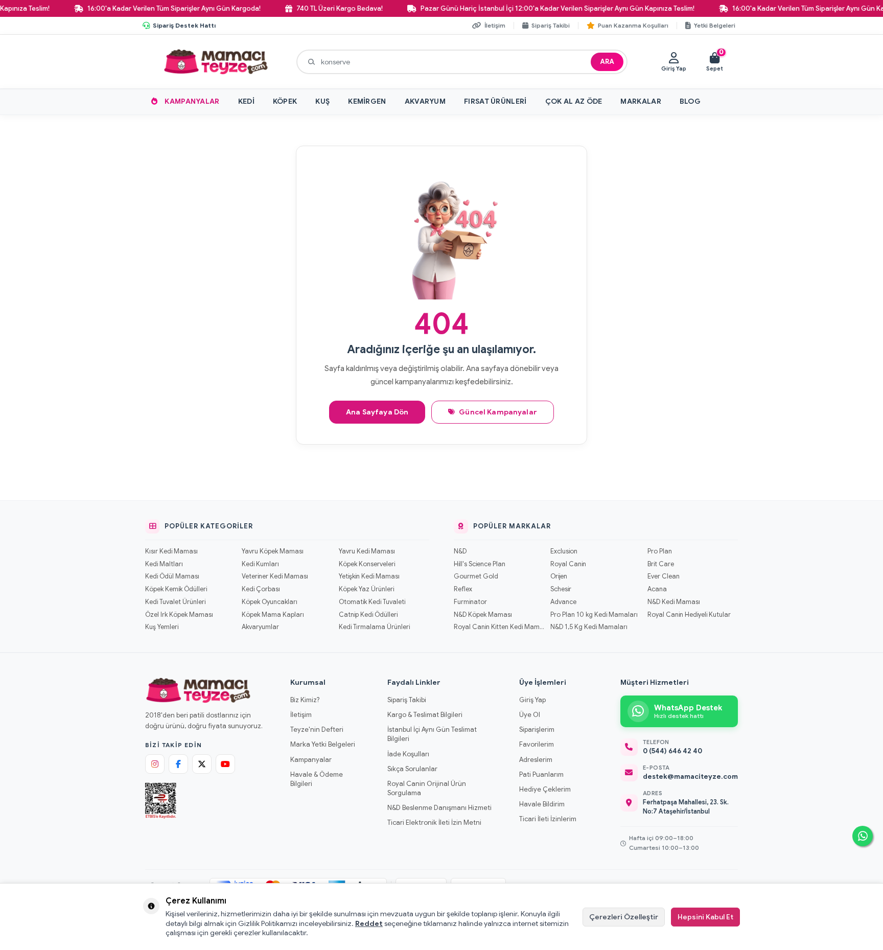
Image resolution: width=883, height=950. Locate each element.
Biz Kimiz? (304, 700)
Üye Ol (529, 714)
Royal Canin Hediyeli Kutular (689, 615)
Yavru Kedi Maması (367, 551)
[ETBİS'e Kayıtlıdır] (160, 801)
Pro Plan (659, 551)
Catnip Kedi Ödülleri (368, 615)
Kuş (322, 101)
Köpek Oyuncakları (269, 602)
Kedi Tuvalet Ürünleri (175, 602)
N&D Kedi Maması (673, 602)
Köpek (285, 101)
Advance (563, 602)
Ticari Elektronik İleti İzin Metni (434, 822)
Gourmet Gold (476, 576)
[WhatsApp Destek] (862, 836)
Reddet (369, 923)
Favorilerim (536, 744)
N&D (460, 551)
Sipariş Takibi (406, 700)
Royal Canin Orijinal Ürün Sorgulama (426, 788)
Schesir (560, 589)
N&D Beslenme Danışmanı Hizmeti (439, 807)
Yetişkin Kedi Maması (369, 576)
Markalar (640, 101)
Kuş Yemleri (161, 627)
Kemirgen (367, 101)
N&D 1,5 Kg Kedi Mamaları (589, 627)
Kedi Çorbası (261, 589)
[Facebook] (178, 764)
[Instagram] (155, 764)
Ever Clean (663, 576)
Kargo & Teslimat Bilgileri (424, 714)
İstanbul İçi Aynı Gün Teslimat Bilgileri (432, 734)
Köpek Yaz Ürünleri (366, 589)
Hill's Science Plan (479, 564)
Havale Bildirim (542, 804)
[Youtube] (225, 764)
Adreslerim (535, 759)
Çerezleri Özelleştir (623, 916)
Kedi (246, 101)
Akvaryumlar (260, 627)
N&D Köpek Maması (483, 615)
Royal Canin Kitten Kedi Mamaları (499, 627)
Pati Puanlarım (541, 774)
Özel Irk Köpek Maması (179, 615)
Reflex (463, 589)
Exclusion (563, 551)
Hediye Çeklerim (545, 789)
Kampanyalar (192, 101)
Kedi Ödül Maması (172, 576)
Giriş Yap (532, 700)
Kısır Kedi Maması (171, 551)
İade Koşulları (408, 754)
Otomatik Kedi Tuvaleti (372, 602)
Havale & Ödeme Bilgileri (316, 779)
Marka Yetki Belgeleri (322, 744)
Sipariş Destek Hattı (184, 25)
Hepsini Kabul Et (705, 916)
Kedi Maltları (164, 564)
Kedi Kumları (260, 564)
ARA (607, 61)
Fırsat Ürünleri (495, 101)
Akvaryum (425, 101)
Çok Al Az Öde (573, 101)
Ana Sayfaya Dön (377, 411)
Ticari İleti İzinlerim (547, 819)
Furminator (470, 602)
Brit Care (660, 564)
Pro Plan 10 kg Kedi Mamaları (594, 615)
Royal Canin (568, 564)
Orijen (558, 576)
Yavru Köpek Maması (273, 551)
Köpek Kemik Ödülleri (176, 589)
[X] (202, 764)
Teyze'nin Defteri (316, 729)
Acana (657, 589)
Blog (690, 101)
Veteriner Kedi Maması (275, 576)
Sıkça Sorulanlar (412, 768)
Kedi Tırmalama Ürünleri (374, 627)
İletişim (301, 714)
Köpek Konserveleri (367, 564)
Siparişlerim (536, 729)
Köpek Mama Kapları (273, 615)
